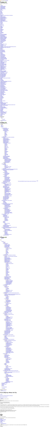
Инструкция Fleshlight (3, 419)
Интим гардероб (7, 286)
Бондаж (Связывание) (9, 358)
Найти (1, 426)
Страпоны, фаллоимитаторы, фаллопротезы (10, 340)
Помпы (7, 374)
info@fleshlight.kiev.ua (3, 120)
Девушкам (7, 288)
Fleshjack (7, 316)
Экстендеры (7, 378)
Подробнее (6, 0)
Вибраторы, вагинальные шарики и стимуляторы (11, 256)
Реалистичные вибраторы (9, 280)
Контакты (1, 422)
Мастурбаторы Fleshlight (9, 321)
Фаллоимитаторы (8, 347)
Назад (6, 255)
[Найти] (1, 4)
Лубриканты (7, 306)
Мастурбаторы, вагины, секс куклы (9, 314)
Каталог (4, 242)
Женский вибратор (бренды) (9, 263)
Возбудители (7, 296)
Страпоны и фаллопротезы (9, 342)
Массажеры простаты (9, 248)
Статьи (1, 421)
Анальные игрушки (7, 244)
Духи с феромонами (8, 303)
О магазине (1, 420)
